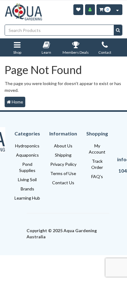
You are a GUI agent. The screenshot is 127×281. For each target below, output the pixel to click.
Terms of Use (63, 173)
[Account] (90, 9)
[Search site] (118, 30)
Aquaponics (27, 155)
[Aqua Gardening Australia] (23, 12)
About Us (63, 145)
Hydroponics (27, 145)
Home (17, 101)
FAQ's (97, 176)
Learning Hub (27, 198)
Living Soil (27, 179)
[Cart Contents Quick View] (117, 9)
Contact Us (63, 182)
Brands (27, 188)
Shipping (63, 155)
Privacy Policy (63, 164)
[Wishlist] (78, 9)
